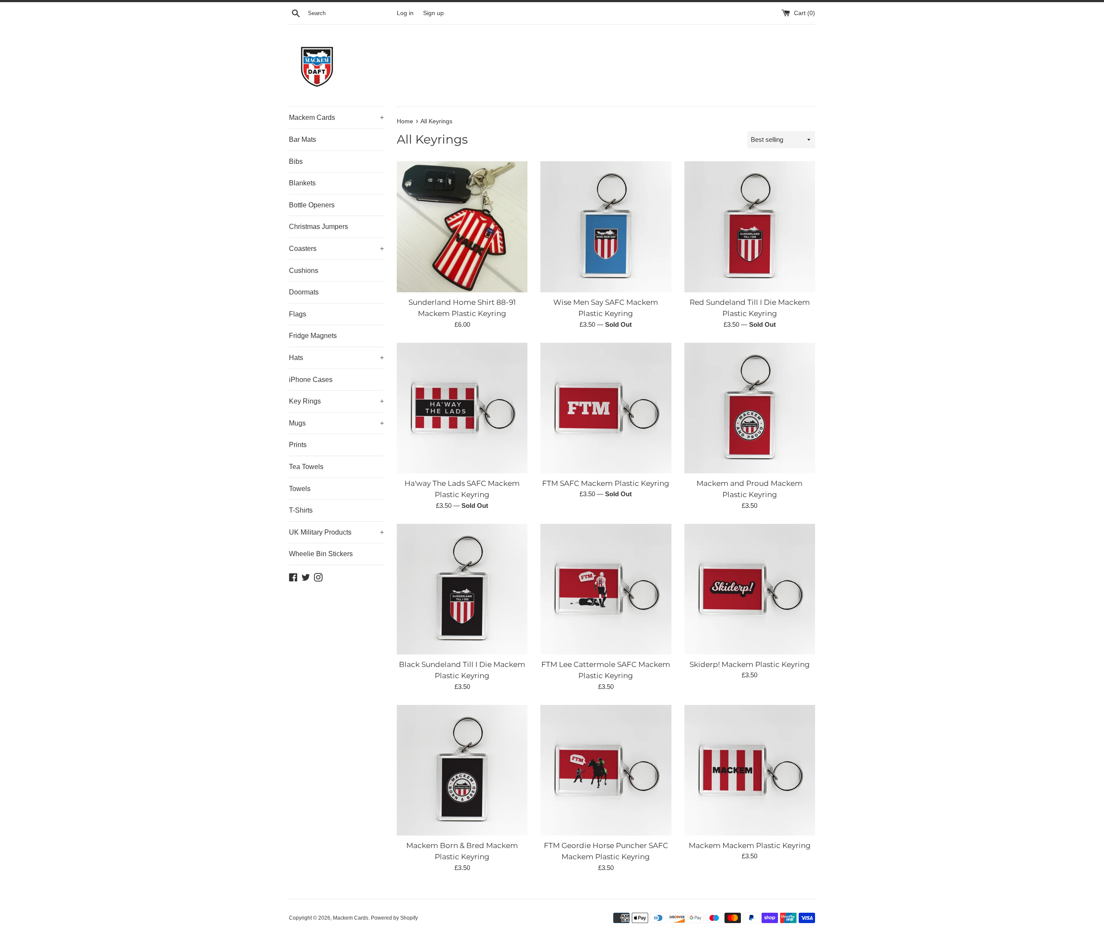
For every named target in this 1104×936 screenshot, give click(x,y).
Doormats (304, 292)
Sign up (433, 13)
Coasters (336, 248)
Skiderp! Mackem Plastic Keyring (750, 664)
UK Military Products (336, 532)
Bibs (296, 161)
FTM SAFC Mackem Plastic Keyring (605, 483)
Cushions (303, 270)
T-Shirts (301, 510)
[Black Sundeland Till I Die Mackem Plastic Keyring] (462, 589)
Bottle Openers (312, 205)
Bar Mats (302, 139)
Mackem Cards (336, 117)
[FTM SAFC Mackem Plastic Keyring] (605, 408)
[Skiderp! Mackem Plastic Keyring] (749, 589)
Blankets (302, 183)
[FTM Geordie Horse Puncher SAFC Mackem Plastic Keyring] (605, 770)
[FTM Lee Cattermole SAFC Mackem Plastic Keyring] (605, 589)
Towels (299, 488)
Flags (297, 314)
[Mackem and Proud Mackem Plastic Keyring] (749, 408)
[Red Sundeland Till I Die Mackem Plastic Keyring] (749, 226)
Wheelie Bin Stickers (321, 553)
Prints (298, 444)
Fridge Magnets (313, 335)
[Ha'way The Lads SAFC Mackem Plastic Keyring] (462, 408)
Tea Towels (306, 466)
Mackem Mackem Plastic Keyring (750, 845)
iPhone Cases (310, 379)
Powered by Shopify (394, 918)
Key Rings (336, 401)
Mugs (336, 423)
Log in (405, 13)
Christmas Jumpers (318, 226)
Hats (336, 357)
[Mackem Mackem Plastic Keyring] (749, 770)
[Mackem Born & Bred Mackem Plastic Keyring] (462, 770)
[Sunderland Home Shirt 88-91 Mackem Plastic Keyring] (462, 226)
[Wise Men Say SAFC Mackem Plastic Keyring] (605, 226)
